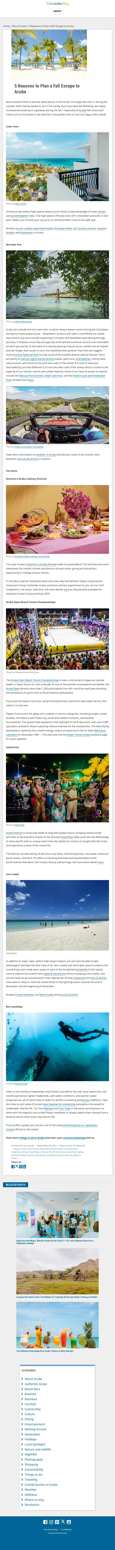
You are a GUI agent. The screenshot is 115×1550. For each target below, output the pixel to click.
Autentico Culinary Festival (41, 564)
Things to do (79, 1145)
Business (31, 1399)
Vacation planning (64, 1155)
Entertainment (35, 1424)
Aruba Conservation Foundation (29, 446)
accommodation (19, 215)
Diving (45, 1152)
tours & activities (68, 994)
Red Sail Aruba (21, 1083)
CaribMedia (66, 1529)
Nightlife (31, 1454)
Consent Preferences (57, 1533)
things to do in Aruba (32, 1137)
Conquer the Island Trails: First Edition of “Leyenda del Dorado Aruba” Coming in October (56, 1297)
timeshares (26, 232)
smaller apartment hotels (38, 228)
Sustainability (34, 1469)
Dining (29, 1419)
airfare (102, 211)
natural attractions (27, 458)
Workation (32, 1505)
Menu (57, 11)
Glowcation (32, 1434)
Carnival (30, 1404)
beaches (83, 969)
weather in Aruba (46, 454)
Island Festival (14, 832)
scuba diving (39, 1155)
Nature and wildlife (38, 1449)
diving (85, 1100)
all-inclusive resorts (84, 228)
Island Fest (19, 825)
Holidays (31, 1439)
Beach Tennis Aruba (78, 734)
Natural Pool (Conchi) (31, 375)
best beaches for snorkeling (59, 1104)
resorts (19, 228)
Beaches (30, 1394)
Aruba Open (13, 688)
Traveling (31, 1479)
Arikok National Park (27, 354)
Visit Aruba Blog (50, 1529)
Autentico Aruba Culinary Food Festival (32, 556)
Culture (30, 1414)
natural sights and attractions (38, 359)
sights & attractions (54, 973)
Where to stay (34, 1500)
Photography (34, 1459)
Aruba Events (33, 1149)
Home (6, 26)
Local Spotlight (35, 1444)
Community (33, 1409)
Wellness (31, 1495)
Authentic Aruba (36, 1384)
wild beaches (83, 359)
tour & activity (99, 978)
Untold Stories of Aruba (41, 1485)
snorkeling (51, 1155)
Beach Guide (46, 994)
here (31, 380)
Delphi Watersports (23, 321)
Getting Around (35, 1429)
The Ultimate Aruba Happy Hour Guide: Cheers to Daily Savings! (45, 1351)
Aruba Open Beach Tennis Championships (35, 680)
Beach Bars (32, 1389)
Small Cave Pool (53, 375)
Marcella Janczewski (24, 1145)
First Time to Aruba (57, 1152)
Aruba (82, 110)
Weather (31, 1490)
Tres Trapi (64, 1108)
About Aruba (19, 26)
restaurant (79, 978)
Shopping (31, 1464)
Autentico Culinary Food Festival (26, 1152)
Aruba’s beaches (24, 994)
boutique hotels (63, 228)
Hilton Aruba (20, 203)
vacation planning (74, 1137)
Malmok (48, 1108)
